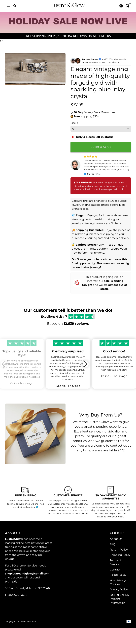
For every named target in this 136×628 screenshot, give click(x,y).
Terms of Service (115, 562)
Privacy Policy (119, 589)
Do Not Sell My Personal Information (119, 598)
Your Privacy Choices (118, 582)
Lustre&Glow (29, 621)
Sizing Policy (118, 574)
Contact (115, 569)
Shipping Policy (120, 555)
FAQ (112, 544)
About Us (116, 539)
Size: (74, 123)
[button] (86, 364)
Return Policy (119, 549)
